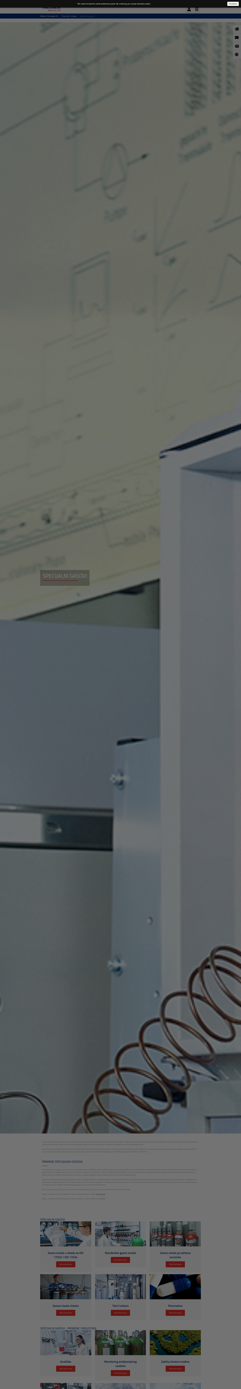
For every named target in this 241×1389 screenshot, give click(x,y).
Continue (233, 4)
